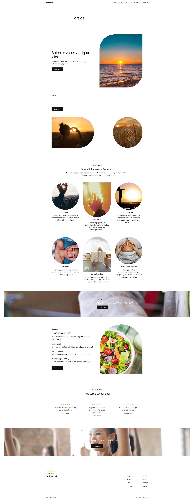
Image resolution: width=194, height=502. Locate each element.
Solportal (50, 3)
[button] (57, 368)
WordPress (145, 497)
